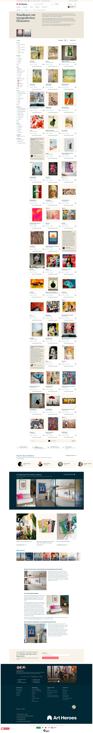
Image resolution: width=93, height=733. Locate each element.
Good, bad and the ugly (38, 355)
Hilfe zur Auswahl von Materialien (35, 618)
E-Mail (72, 7)
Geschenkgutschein (36, 682)
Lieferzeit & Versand (36, 681)
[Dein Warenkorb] (76, 4)
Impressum (62, 725)
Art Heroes (65, 687)
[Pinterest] (22, 709)
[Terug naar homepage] (21, 4)
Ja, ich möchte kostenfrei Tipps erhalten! (50, 657)
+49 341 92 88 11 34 (34, 676)
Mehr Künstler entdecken (70, 455)
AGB (38, 725)
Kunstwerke (18, 7)
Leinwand (62, 24)
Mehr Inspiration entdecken (68, 474)
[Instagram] (20, 709)
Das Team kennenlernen (52, 681)
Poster (70, 24)
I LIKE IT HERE (49, 18)
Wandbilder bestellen (36, 679)
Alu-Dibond (66, 24)
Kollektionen (25, 7)
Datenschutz (58, 725)
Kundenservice (72, 6)
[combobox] (42, 4)
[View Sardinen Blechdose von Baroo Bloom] (25, 488)
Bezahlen (19, 681)
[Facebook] (24, 709)
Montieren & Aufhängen (22, 682)
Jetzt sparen (5, 728)
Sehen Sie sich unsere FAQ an (38, 158)
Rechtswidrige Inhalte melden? (50, 725)
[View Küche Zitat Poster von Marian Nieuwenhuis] (68, 490)
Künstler (31, 7)
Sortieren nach (72, 40)
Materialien (37, 7)
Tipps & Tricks (44, 7)
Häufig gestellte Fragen (22, 679)
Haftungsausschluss (42, 725)
